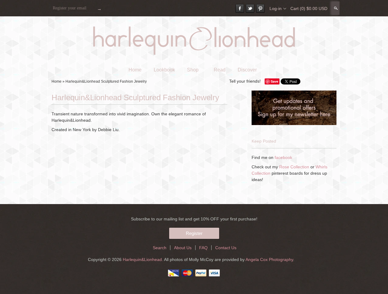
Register (194, 233)
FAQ (203, 247)
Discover (247, 69)
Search (335, 8)
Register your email (69, 8)
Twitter (250, 8)
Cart (308, 8)
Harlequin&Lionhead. (143, 259)
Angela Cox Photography (269, 259)
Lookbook (164, 69)
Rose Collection (294, 166)
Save (274, 81)
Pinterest (260, 8)
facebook (283, 157)
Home (135, 69)
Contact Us (225, 247)
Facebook (240, 8)
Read (220, 69)
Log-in (275, 8)
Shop (193, 69)
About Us (183, 247)
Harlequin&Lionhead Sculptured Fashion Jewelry (106, 81)
